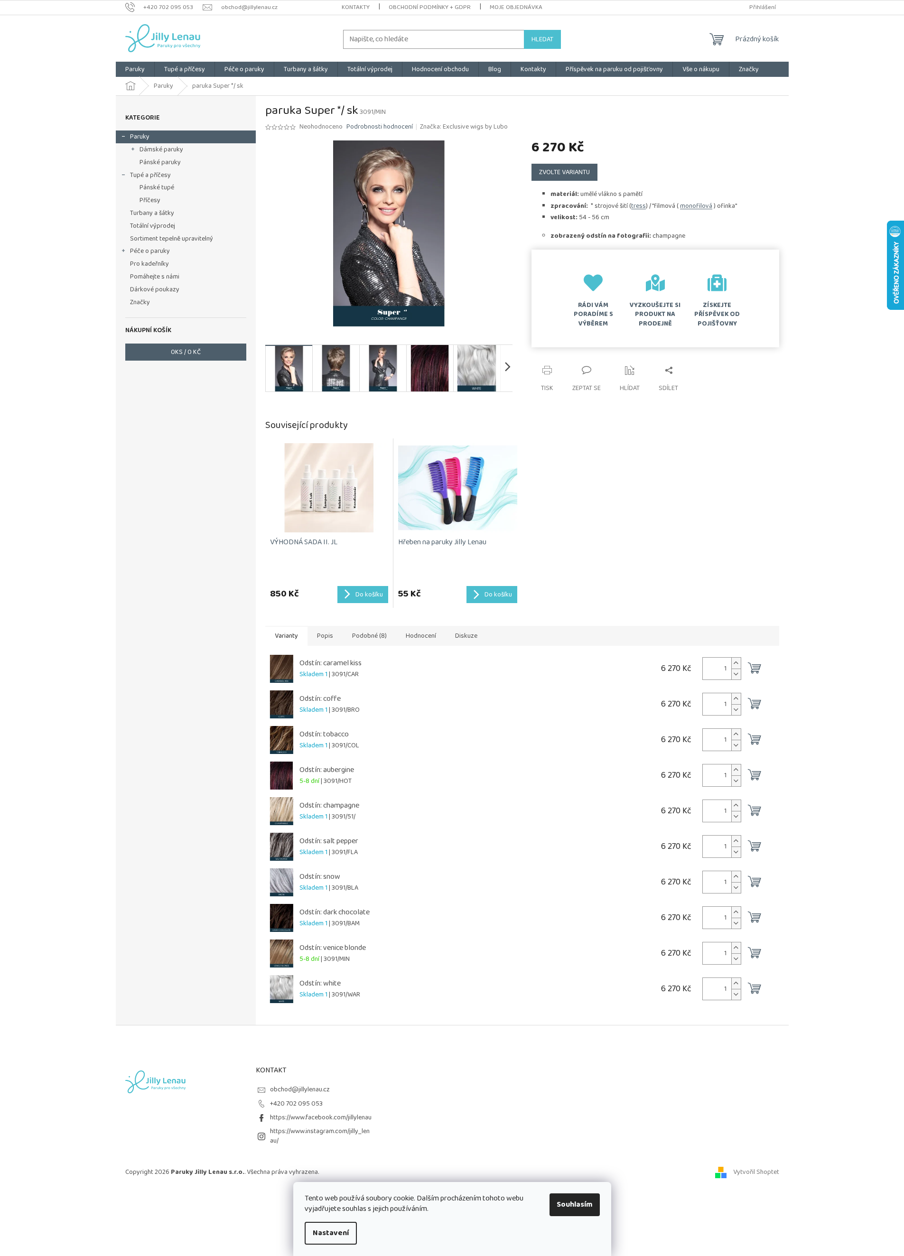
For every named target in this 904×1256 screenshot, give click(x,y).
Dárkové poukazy (154, 289)
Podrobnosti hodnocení (379, 127)
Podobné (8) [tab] (369, 636)
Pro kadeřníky (149, 264)
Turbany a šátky (152, 213)
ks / (186, 352)
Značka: (464, 126)
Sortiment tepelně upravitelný (171, 238)
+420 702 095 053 (296, 1103)
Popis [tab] (325, 636)
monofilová (696, 206)
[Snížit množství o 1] (736, 674)
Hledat (542, 39)
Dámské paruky (161, 149)
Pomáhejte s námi (154, 276)
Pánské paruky (160, 162)
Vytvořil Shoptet (756, 1172)
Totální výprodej (152, 226)
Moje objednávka (516, 7)
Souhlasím (575, 1204)
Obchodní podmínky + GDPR (430, 7)
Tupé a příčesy (150, 175)
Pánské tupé (157, 187)
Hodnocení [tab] (421, 636)
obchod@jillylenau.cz (300, 1089)
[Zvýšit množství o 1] (736, 663)
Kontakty (356, 7)
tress (638, 206)
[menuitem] (135, 69)
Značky (140, 302)
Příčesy (150, 200)
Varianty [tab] (286, 636)
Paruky (139, 136)
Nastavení (331, 1233)
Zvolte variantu (564, 172)
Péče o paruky (150, 251)
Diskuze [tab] (466, 636)
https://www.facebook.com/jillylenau (321, 1117)
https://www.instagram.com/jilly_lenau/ (320, 1135)
